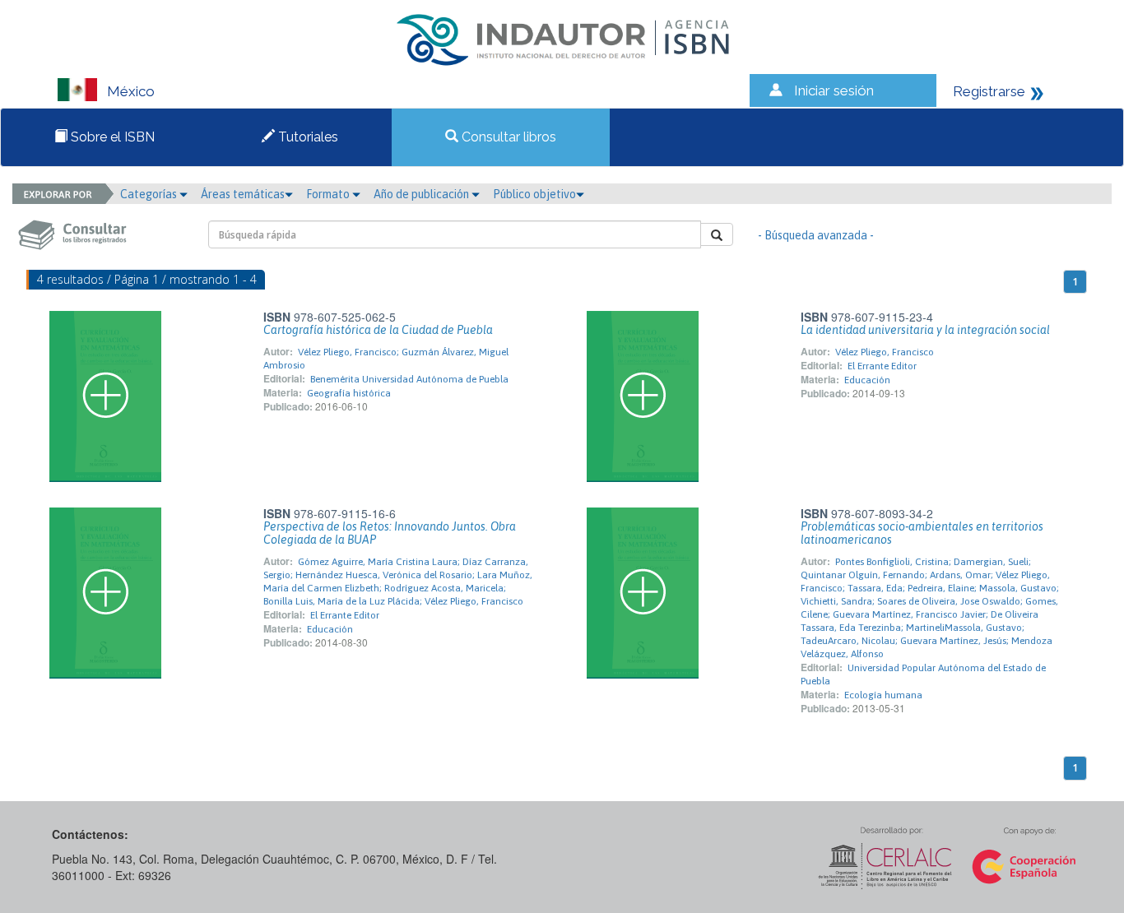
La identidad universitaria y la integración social (925, 329)
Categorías (149, 194)
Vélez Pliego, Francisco (884, 352)
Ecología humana (883, 695)
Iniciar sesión (834, 90)
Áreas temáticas (243, 194)
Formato (329, 194)
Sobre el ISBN (111, 137)
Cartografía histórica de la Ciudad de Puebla (378, 329)
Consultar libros (507, 137)
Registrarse (989, 91)
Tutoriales (306, 137)
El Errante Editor (882, 366)
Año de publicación (422, 194)
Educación (867, 380)
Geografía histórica (349, 393)
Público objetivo (534, 194)
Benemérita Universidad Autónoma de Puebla (409, 379)
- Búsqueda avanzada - (816, 235)
